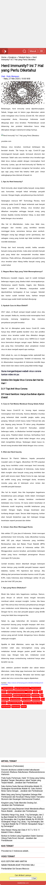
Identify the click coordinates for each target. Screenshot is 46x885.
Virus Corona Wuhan (15, 703)
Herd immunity (8, 688)
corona (29, 692)
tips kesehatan (15, 699)
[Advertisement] (23, 24)
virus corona (26, 699)
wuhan (35, 692)
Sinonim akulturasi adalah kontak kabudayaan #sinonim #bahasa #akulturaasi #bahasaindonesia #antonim (23, 772)
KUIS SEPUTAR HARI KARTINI (14, 861)
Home (3, 57)
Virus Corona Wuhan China (32, 703)
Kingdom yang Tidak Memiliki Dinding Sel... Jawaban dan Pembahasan (19, 804)
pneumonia (36, 699)
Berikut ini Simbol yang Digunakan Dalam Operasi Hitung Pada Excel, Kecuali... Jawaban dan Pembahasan (22, 838)
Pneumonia (16, 706)
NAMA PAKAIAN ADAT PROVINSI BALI (18, 865)
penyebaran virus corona (21, 695)
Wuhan (23, 706)
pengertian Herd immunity (17, 692)
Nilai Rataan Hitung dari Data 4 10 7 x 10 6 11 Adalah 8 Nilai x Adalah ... (20, 831)
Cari (34, 878)
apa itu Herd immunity (22, 688)
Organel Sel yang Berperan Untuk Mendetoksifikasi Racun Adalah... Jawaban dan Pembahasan (23, 810)
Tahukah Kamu (24, 57)
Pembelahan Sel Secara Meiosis (15, 869)
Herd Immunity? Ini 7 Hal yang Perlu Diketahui (19, 58)
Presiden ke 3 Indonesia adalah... (15, 851)
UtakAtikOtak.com (23, 883)
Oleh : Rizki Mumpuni (10, 76)
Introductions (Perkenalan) (12, 766)
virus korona (6, 706)
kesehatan (35, 695)
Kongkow (12, 57)
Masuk (33, 51)
